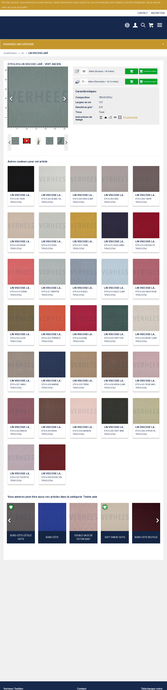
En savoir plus (130, 117)
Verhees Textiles (17, 28)
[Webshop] (151, 25)
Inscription (158, 13)
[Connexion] (135, 25)
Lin (22, 53)
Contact (142, 13)
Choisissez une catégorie (18, 44)
